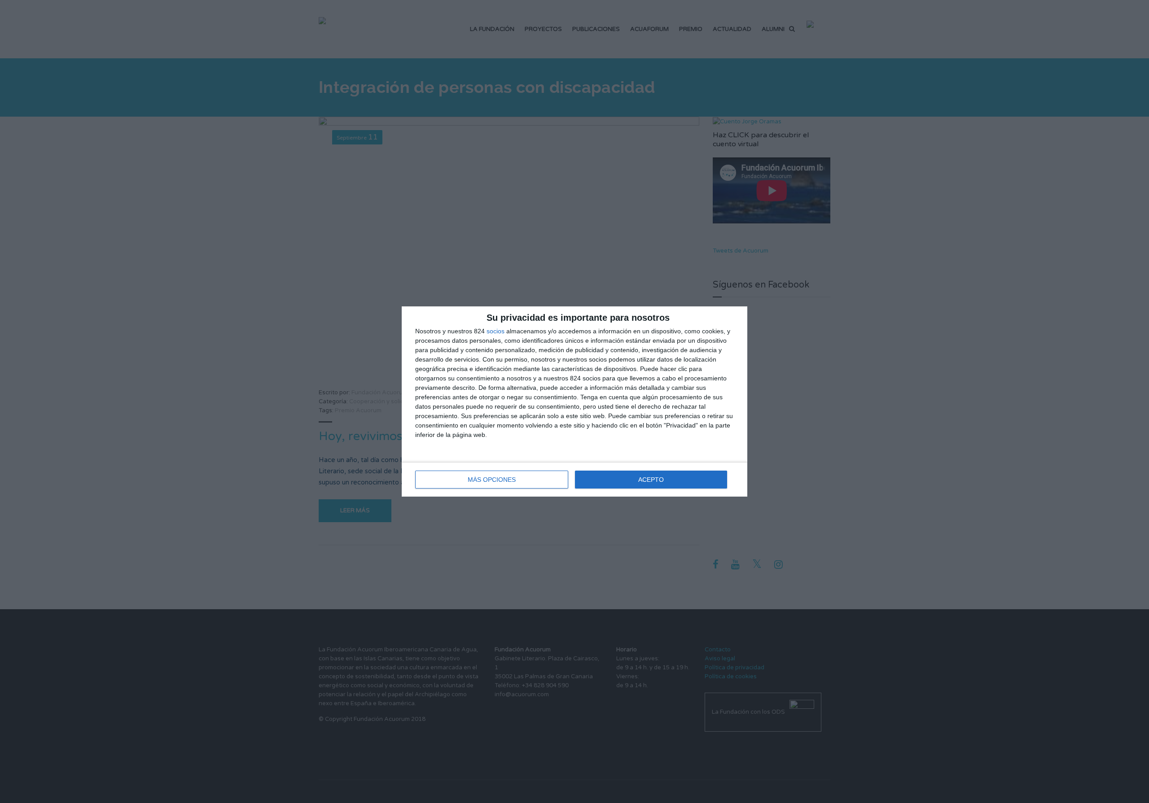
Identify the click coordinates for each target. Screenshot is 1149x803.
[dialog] (574, 401)
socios (495, 331)
